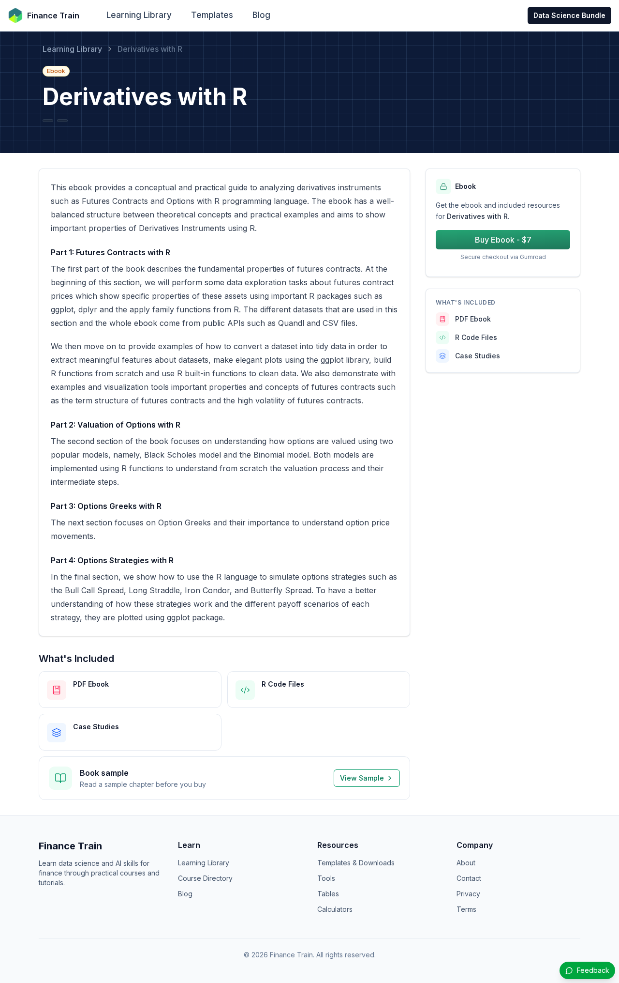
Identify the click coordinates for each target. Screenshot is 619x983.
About (466, 863)
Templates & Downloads (356, 863)
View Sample (362, 778)
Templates (212, 15)
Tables (328, 894)
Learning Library (139, 15)
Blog (261, 15)
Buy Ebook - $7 (503, 240)
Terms (466, 909)
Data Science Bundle (569, 15)
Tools (326, 878)
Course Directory (205, 878)
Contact (469, 878)
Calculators (335, 909)
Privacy (468, 894)
